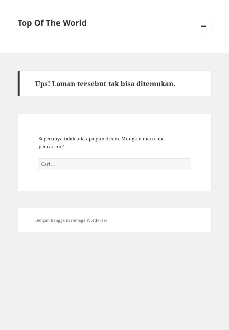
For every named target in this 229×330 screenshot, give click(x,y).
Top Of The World (52, 22)
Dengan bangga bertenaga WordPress (71, 220)
